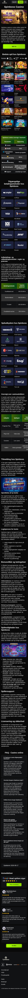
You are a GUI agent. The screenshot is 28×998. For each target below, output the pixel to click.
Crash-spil (17, 58)
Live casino (11, 58)
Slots (23, 58)
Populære (3, 58)
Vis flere (14, 945)
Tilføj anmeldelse (14, 884)
